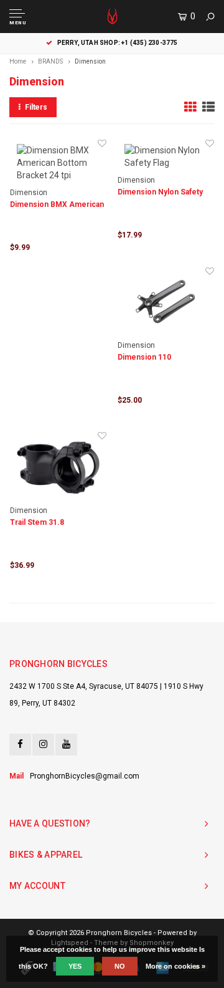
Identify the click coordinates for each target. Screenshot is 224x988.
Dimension (90, 61)
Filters (36, 107)
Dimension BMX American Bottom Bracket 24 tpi (57, 205)
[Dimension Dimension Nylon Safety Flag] (166, 156)
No (119, 966)
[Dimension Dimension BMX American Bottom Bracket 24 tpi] (58, 162)
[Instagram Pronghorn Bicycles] (43, 744)
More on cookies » (175, 966)
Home (17, 61)
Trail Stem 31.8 (37, 522)
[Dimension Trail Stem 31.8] (58, 467)
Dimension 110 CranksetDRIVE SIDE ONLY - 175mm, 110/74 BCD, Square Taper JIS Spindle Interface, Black (165, 358)
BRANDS (50, 61)
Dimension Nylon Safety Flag (160, 193)
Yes (75, 966)
